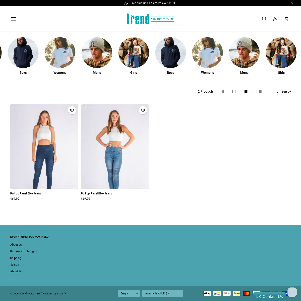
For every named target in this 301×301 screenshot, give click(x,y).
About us (16, 244)
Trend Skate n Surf (31, 293)
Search (14, 264)
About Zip (16, 271)
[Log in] (275, 18)
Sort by (286, 91)
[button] (13, 18)
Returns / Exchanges (23, 251)
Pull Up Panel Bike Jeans (25, 193)
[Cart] (286, 18)
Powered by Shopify (54, 293)
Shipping (15, 258)
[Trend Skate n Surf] (150, 18)
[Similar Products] (72, 110)
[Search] (264, 18)
